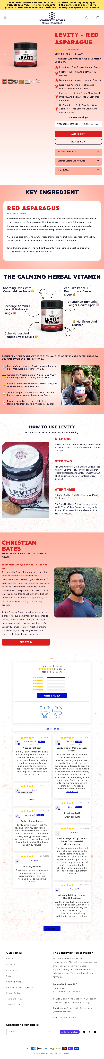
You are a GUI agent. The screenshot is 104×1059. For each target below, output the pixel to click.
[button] (5, 17)
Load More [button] (52, 928)
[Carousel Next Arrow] (45, 54)
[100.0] (45, 711)
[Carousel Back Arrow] (5, 54)
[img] (27, 737)
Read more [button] (72, 791)
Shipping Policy (13, 981)
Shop (8, 976)
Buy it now (78, 141)
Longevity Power (47, 1053)
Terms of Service (14, 999)
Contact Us (11, 970)
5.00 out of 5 (58, 668)
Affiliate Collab (13, 1004)
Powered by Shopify (62, 1053)
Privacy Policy (13, 993)
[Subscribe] (49, 1032)
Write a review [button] (52, 695)
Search (9, 959)
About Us (10, 964)
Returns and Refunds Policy (19, 987)
